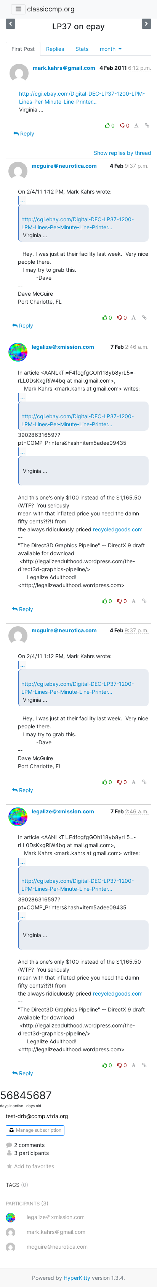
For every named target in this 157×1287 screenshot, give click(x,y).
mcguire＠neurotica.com (64, 165)
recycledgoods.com (118, 529)
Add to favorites (34, 1166)
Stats (81, 49)
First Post (23, 49)
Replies (55, 49)
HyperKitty (77, 1277)
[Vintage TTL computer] (10, 24)
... (22, 200)
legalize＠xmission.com (63, 346)
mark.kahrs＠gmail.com (64, 68)
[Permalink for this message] (147, 125)
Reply (26, 133)
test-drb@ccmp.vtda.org (37, 1116)
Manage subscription (38, 1130)
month (108, 49)
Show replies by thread (122, 153)
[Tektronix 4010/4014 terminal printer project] (146, 24)
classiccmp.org (51, 9)
